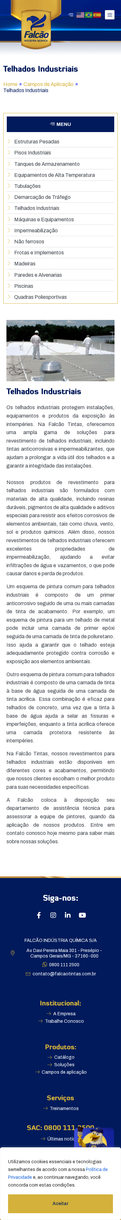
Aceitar (60, 1203)
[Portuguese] (89, 14)
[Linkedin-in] (68, 915)
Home (10, 84)
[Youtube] (82, 915)
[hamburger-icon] (110, 14)
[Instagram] (53, 915)
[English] (80, 14)
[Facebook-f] (38, 915)
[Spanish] (97, 14)
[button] (60, 124)
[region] (60, 1183)
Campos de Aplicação (49, 84)
